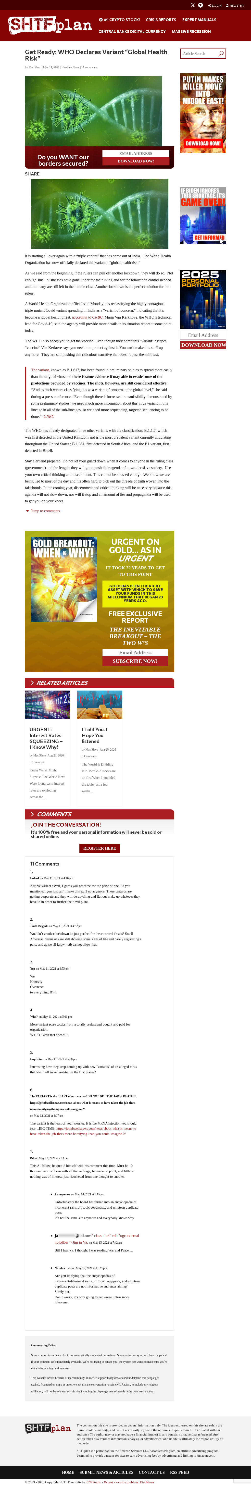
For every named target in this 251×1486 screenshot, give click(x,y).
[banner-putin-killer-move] (203, 152)
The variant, (40, 370)
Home (68, 1472)
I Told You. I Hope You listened (94, 735)
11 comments (89, 67)
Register (236, 5)
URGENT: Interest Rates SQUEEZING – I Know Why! (46, 738)
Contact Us (152, 1472)
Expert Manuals (199, 20)
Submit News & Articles (106, 1472)
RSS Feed (179, 1472)
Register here (99, 848)
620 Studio (94, 1482)
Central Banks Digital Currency (132, 32)
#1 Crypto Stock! (121, 20)
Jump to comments (45, 511)
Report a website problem (121, 1482)
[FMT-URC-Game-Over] (203, 243)
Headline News (70, 67)
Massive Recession (191, 32)
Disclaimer (147, 1482)
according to (88, 317)
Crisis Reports (161, 20)
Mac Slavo (35, 67)
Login (217, 5)
